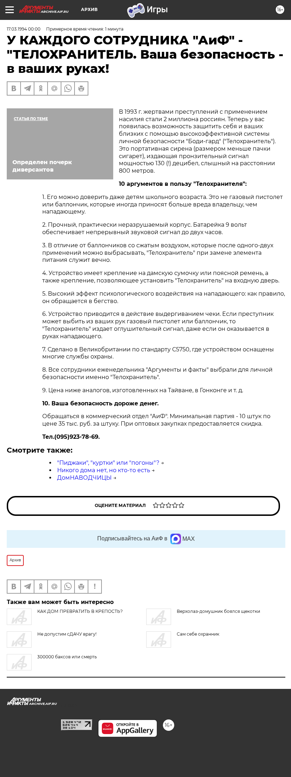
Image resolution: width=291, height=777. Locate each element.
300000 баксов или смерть (67, 656)
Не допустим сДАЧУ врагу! (67, 634)
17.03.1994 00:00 (23, 29)
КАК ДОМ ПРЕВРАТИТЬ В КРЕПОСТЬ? (80, 611)
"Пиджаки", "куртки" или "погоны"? (108, 462)
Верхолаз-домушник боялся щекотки (218, 611)
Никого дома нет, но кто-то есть (103, 470)
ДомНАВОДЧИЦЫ (84, 477)
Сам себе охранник (198, 634)
